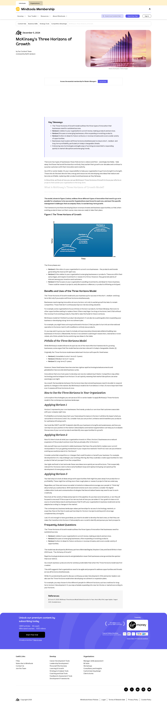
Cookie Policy (146, 700)
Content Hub (22, 24)
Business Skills (33, 24)
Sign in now (37, 640)
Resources (45, 16)
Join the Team (21, 668)
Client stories (88, 673)
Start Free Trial (132, 16)
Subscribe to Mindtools (24, 663)
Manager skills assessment (93, 661)
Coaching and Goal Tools (59, 673)
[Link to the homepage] (35, 9)
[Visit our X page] (132, 689)
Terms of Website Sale (117, 700)
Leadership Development (59, 663)
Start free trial (32, 635)
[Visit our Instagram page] (143, 689)
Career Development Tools (60, 661)
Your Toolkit (32, 16)
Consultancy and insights (93, 668)
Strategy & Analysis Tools (59, 671)
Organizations (35, 3)
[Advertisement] (83, 101)
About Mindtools (59, 16)
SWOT (57, 425)
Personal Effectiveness (58, 666)
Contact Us (20, 666)
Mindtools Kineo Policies (89, 700)
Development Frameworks (59, 678)
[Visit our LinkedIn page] (138, 689)
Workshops (88, 666)
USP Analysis (67, 425)
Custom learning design (92, 671)
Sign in (147, 16)
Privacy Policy (131, 638)
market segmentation (96, 428)
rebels (46, 336)
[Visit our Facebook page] (126, 689)
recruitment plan (77, 320)
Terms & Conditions (142, 638)
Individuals (22, 3)
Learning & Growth (57, 668)
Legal (103, 700)
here (59, 602)
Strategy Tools (44, 24)
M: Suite (86, 663)
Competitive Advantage (59, 24)
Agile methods (52, 464)
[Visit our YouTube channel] (149, 689)
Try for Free (102, 81)
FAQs (18, 661)
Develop (20, 16)
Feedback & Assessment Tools (61, 676)
